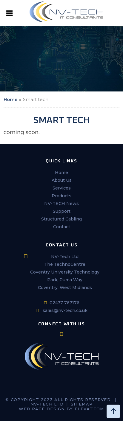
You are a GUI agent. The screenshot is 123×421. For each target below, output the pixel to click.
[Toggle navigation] (9, 15)
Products (61, 195)
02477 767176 (64, 302)
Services (62, 188)
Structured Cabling (61, 219)
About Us (62, 180)
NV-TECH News (61, 203)
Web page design (42, 408)
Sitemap (82, 404)
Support (61, 211)
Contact (61, 226)
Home (11, 99)
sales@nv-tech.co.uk (65, 310)
